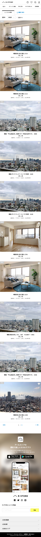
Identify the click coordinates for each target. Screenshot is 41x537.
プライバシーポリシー (18, 534)
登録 (35, 510)
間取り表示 (21, 12)
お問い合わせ (31, 534)
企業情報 (26, 534)
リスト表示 (9, 12)
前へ (4, 425)
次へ (38, 425)
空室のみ (20, 17)
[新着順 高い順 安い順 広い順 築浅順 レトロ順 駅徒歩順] (11, 17)
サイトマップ (10, 534)
